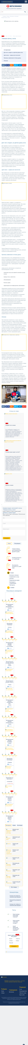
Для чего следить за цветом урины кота (13, 52)
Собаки (2, 992)
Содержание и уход (14, 576)
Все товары (14, 887)
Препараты (12, 585)
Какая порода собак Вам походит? (16, 922)
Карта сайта (22, 994)
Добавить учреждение (7, 1)
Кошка (10, 938)
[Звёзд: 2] (6, 601)
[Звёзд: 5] (15, 601)
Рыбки (17, 940)
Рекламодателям (23, 991)
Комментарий (6, 529)
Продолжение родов (14, 580)
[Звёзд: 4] (12, 601)
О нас (20, 989)
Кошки (2, 991)
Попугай (11, 942)
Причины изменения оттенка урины (12, 58)
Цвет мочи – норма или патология (12, 55)
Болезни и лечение (14, 575)
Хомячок (18, 938)
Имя (4, 517)
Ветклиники (11, 991)
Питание (11, 578)
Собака (11, 940)
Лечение (6, 60)
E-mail (4, 523)
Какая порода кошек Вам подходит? (16, 915)
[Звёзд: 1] (3, 601)
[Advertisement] (14, 964)
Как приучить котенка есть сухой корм (16, 566)
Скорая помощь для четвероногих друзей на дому (16, 550)
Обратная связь (22, 992)
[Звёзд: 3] (9, 601)
